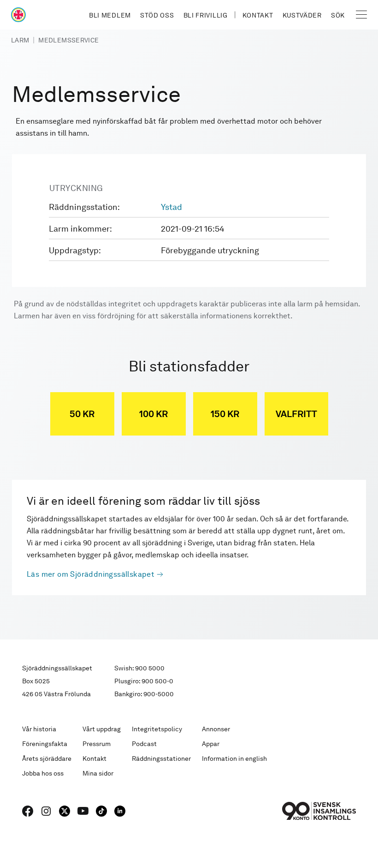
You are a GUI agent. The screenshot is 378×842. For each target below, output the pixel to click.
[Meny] (361, 15)
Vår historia (39, 729)
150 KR (225, 413)
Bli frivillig (205, 15)
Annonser (216, 729)
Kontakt (257, 15)
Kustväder (302, 15)
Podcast (144, 743)
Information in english (234, 758)
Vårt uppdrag (102, 729)
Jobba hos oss (43, 773)
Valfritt (296, 413)
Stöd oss (157, 15)
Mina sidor (98, 773)
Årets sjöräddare (46, 758)
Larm (20, 40)
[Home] (18, 14)
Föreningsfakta (44, 743)
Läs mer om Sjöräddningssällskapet (90, 574)
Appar (210, 743)
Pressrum (97, 743)
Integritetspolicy (157, 729)
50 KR (82, 413)
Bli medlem (110, 15)
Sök (338, 15)
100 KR (153, 413)
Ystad (171, 207)
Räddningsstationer (161, 758)
